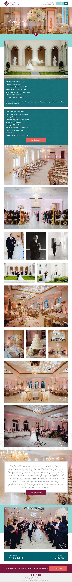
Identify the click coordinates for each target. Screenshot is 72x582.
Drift (33, 578)
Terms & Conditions (42, 578)
